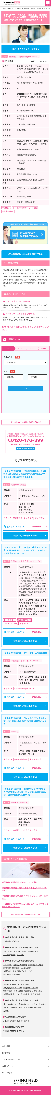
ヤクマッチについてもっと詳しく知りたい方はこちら (26, 422)
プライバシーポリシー (11, 1059)
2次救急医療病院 (20, 965)
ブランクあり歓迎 (23, 994)
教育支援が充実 (30, 991)
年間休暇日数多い (30, 988)
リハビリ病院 (26, 968)
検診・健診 (28, 1007)
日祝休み (16, 984)
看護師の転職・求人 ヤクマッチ (11, 8)
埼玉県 (39, 8)
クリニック (7, 965)
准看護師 (16, 941)
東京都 (13, 1031)
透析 (21, 1007)
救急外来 (42, 1004)
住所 (5, 372)
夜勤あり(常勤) (20, 951)
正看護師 (7, 941)
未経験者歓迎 (8, 994)
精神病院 (16, 968)
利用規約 (6, 1053)
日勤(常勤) (7, 951)
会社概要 (6, 1046)
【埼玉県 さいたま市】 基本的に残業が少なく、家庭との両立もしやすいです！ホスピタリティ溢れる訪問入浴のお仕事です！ (25, 550)
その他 (6, 1011)
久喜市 (20, 1021)
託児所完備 (35, 994)
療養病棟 (22, 1004)
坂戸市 (26, 1021)
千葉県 (6, 1031)
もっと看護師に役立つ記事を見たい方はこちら (25, 914)
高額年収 (7, 984)
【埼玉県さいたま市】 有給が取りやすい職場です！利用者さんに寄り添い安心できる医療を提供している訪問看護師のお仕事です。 (24, 792)
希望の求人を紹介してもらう (25, 535)
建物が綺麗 (18, 991)
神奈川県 (21, 1031)
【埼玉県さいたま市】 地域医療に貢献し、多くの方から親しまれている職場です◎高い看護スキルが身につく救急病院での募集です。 (24, 474)
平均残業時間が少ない (12, 988)
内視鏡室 (14, 1007)
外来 (5, 1004)
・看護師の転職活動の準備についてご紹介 (20, 882)
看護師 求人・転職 (29, 8)
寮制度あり (7, 991)
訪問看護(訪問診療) (11, 974)
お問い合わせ (7, 1066)
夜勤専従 (20, 955)
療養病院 (7, 968)
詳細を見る (37, 526)
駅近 (40, 991)
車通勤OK (25, 984)
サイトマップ (7, 1073)
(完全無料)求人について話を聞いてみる (25, 254)
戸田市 (13, 1021)
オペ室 (6, 1007)
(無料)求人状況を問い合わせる (25, 49)
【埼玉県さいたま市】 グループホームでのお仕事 (25, 653)
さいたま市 (47, 8)
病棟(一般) (12, 1004)
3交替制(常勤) (9, 955)
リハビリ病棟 (32, 1004)
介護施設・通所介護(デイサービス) (17, 971)
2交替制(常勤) (33, 951)
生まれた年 (8, 357)
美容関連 (38, 1007)
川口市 (6, 1021)
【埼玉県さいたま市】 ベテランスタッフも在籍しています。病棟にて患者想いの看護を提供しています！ (24, 721)
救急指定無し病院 (35, 965)
